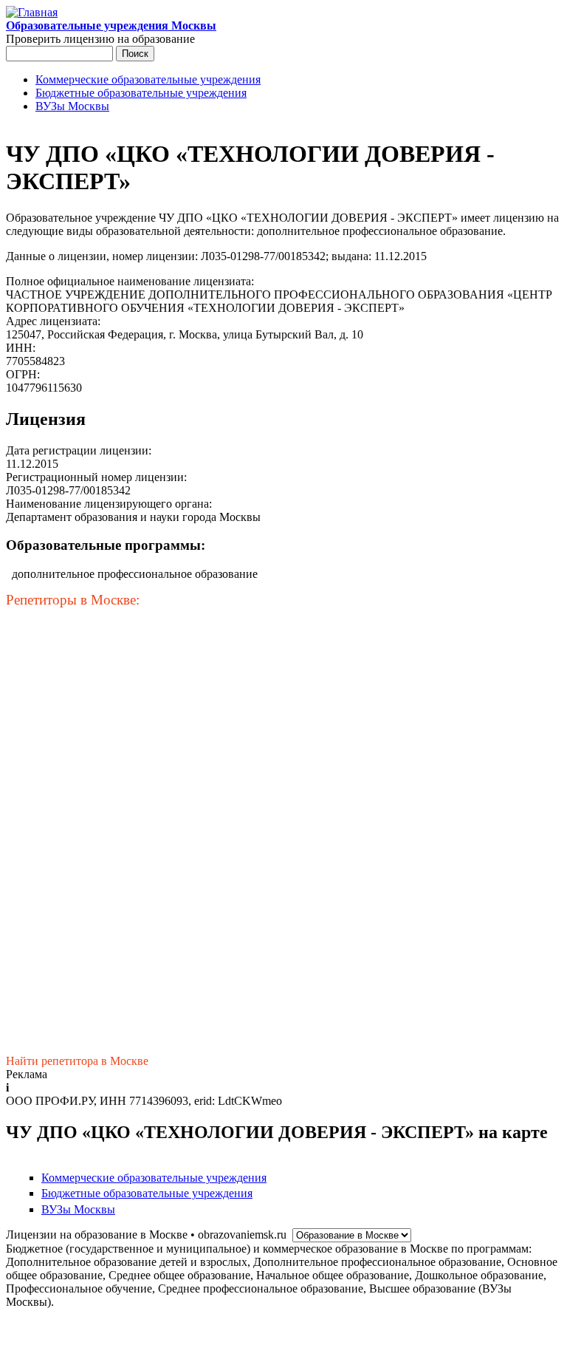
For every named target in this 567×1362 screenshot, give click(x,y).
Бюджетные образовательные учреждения (141, 92)
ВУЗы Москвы (72, 106)
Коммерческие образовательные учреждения (148, 79)
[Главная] (32, 12)
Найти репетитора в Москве (77, 1061)
